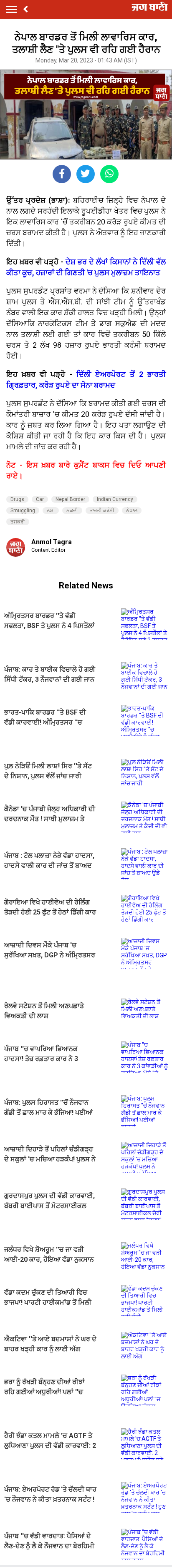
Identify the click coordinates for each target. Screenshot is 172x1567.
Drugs (17, 499)
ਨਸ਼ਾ (51, 510)
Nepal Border (70, 499)
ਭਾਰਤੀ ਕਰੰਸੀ (102, 510)
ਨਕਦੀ (72, 510)
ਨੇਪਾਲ (131, 510)
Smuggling (22, 510)
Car (40, 499)
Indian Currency (115, 499)
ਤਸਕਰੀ (17, 522)
